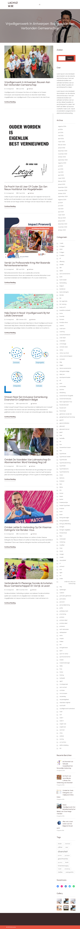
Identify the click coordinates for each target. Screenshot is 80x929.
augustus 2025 (62, 163)
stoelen (62, 660)
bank (61, 276)
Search (70, 58)
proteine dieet (63, 620)
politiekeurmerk (64, 611)
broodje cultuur (64, 322)
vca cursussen (63, 693)
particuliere (63, 599)
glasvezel (62, 426)
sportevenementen (65, 656)
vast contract (63, 687)
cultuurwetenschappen (66, 356)
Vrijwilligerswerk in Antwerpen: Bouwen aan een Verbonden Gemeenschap (27, 83)
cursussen (62, 359)
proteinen (62, 626)
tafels (61, 666)
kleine (61, 487)
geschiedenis (67, 855)
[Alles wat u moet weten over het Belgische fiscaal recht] (59, 823)
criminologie (63, 344)
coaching (62, 331)
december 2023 (62, 224)
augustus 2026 (62, 126)
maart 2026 (61, 141)
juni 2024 (60, 205)
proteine (62, 617)
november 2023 (62, 227)
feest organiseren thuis (66, 401)
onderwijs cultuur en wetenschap (69, 582)
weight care (63, 724)
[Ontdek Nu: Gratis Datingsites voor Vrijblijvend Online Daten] (59, 792)
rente (61, 635)
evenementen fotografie (66, 395)
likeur (61, 536)
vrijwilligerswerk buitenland (67, 708)
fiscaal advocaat (64, 405)
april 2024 (61, 212)
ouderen (62, 592)
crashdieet (62, 340)
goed (61, 432)
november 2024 (62, 190)
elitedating (62, 392)
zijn (60, 748)
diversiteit (63, 851)
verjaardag (63, 696)
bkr (60, 298)
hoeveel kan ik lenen (65, 447)
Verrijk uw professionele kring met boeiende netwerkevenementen (27, 264)
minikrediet (63, 539)
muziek (61, 557)
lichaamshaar (63, 533)
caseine (62, 325)
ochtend (62, 566)
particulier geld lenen (65, 596)
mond (61, 551)
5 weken (62, 255)
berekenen (62, 289)
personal (62, 602)
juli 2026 (60, 129)
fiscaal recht (63, 408)
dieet (66, 847)
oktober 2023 (62, 230)
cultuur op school (64, 353)
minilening (62, 542)
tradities (60, 872)
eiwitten (62, 389)
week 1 (61, 717)
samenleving (67, 868)
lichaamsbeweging (63, 865)
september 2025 (63, 160)
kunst (61, 511)
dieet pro (62, 374)
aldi (60, 267)
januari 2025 (61, 184)
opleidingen (63, 589)
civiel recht (62, 328)
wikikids (62, 736)
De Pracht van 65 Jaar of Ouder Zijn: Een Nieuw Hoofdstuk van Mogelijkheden (25, 188)
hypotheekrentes (64, 472)
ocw (61, 569)
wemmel (62, 730)
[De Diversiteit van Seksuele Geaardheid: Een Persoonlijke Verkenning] (59, 763)
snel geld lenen (64, 647)
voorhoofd (62, 705)
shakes (61, 641)
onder (61, 578)
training (62, 675)
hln (60, 441)
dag (61, 362)
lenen (61, 514)
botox (61, 313)
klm (60, 490)
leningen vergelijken (65, 530)
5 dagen (62, 252)
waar (61, 711)
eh (60, 380)
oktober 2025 (62, 157)
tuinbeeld (62, 678)
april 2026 (61, 138)
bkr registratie (63, 301)
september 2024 (63, 196)
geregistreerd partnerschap (67, 417)
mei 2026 (60, 135)
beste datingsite (64, 292)
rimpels (62, 638)
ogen (61, 572)
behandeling (63, 283)
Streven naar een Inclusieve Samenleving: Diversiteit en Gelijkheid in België (26, 398)
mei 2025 (60, 172)
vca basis (62, 690)
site (60, 644)
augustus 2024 (62, 199)
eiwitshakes (63, 386)
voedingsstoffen (70, 872)
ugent (61, 681)
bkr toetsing (63, 304)
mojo (61, 548)
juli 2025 (60, 166)
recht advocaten (64, 629)
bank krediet (63, 280)
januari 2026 (61, 147)
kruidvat (62, 508)
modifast (62, 545)
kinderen (62, 481)
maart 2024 (61, 215)
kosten (61, 499)
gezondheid (60, 862)
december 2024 (62, 187)
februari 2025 (62, 181)
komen (61, 493)
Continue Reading (10, 102)
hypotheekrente (64, 469)
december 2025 (62, 151)
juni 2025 (60, 169)
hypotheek (63, 465)
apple (61, 270)
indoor (61, 475)
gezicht (62, 420)
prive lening (63, 614)
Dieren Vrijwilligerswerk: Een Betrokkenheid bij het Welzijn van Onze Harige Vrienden (66, 809)
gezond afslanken (64, 423)
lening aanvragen (64, 517)
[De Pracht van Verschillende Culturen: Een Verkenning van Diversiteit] (59, 777)
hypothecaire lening (65, 462)
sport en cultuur (64, 653)
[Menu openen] (39, 4)
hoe (61, 444)
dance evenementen (65, 368)
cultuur (61, 350)
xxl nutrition (63, 742)
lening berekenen (64, 520)
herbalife (62, 438)
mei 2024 (60, 208)
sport (61, 650)
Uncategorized (10, 88)
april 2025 (61, 175)
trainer (61, 672)
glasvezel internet (64, 429)
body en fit (63, 307)
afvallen (62, 264)
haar (61, 435)
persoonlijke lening (65, 605)
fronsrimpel (63, 411)
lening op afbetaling (65, 523)
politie (61, 608)
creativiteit (67, 843)
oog (61, 586)
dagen (61, 365)
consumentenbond (65, 334)
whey (61, 733)
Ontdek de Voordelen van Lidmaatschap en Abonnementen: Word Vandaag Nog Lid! (27, 461)
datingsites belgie (64, 371)
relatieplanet (63, 632)
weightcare (63, 727)
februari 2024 (62, 218)
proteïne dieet (63, 623)
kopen (61, 496)
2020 (61, 249)
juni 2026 (60, 132)
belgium (62, 286)
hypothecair (63, 453)
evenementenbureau (65, 398)
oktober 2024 (62, 193)
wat (61, 714)
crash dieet (63, 337)
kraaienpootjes (64, 502)
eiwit (61, 383)
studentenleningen (65, 663)
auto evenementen (65, 273)
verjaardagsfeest (64, 699)
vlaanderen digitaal (65, 702)
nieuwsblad (63, 560)
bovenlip (62, 316)
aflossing (62, 261)
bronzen (62, 319)
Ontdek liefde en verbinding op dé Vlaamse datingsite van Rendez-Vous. (27, 528)
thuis (61, 669)
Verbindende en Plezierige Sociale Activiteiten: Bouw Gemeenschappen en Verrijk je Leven (28, 584)
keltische (62, 478)
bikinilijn (62, 295)
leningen (62, 526)
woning (62, 739)
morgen (62, 554)
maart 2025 (61, 178)
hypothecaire (63, 459)
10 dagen (62, 246)
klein (61, 484)
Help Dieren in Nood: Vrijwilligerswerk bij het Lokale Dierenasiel (27, 314)
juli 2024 (60, 202)
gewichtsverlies (63, 859)
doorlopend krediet (65, 377)
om (60, 575)
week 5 (62, 721)
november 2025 (62, 154)
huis (61, 450)
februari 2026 (62, 144)
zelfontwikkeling (64, 745)
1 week (61, 243)
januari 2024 (61, 221)
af (60, 258)
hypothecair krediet (65, 456)
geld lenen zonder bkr (66, 414)
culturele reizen (64, 347)
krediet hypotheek (65, 505)
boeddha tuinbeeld (65, 310)
